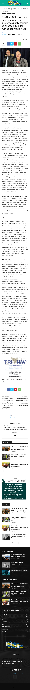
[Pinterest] (15, 44)
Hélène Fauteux (11, 34)
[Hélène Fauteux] (4, 34)
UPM (3, 381)
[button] (27, 3)
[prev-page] (3, 471)
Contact (22, 688)
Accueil (3, 8)
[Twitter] (12, 44)
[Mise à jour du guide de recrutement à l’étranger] (6, 565)
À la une (3, 450)
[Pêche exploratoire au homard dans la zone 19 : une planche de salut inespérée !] (6, 465)
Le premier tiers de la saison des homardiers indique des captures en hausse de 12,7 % (19, 448)
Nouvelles (8, 8)
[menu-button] (3, 3)
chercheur (13, 379)
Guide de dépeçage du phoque (19, 570)
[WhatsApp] (19, 44)
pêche (25, 379)
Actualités (13, 8)
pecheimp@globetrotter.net (15, 674)
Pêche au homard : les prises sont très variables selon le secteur (18, 456)
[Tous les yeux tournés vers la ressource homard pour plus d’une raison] (6, 537)
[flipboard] (15, 435)
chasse (7, 379)
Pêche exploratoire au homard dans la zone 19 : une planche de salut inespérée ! (19, 464)
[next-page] (5, 471)
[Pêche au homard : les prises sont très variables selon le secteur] (6, 457)
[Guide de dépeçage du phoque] (6, 572)
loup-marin (19, 379)
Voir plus (14, 543)
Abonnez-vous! (16, 688)
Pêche (13, 13)
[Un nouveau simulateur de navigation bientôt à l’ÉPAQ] (6, 557)
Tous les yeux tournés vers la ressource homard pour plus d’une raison (18, 536)
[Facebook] (8, 44)
